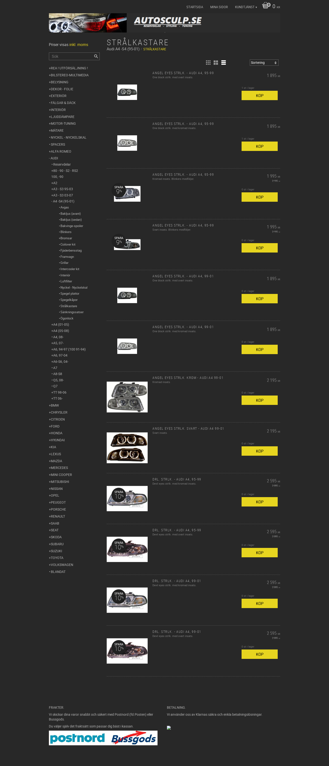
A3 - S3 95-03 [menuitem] (63, 189)
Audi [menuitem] (54, 158)
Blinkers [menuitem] (66, 232)
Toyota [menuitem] (57, 557)
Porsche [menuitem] (58, 509)
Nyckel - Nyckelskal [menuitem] (68, 137)
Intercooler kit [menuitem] (69, 269)
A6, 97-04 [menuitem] (60, 355)
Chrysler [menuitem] (59, 412)
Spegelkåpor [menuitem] (69, 300)
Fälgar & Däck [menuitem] (63, 102)
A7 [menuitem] (55, 367)
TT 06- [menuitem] (58, 398)
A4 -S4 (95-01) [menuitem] (63, 201)
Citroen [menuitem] (58, 419)
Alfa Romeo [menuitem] (61, 151)
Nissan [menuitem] (57, 488)
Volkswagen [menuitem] (62, 564)
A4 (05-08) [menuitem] (61, 330)
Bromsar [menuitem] (66, 238)
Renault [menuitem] (58, 516)
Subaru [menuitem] (57, 544)
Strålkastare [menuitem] (68, 306)
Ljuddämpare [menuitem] (62, 116)
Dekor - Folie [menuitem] (62, 89)
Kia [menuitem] (53, 447)
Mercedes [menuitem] (59, 467)
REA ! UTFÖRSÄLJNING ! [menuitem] (69, 68)
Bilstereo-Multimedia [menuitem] (70, 75)
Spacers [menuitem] (58, 144)
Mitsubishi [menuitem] (60, 481)
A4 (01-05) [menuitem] (61, 324)
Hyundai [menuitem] (58, 440)
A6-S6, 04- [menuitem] (60, 361)
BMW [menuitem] (55, 405)
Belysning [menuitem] (59, 82)
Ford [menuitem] (55, 426)
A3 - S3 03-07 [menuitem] (63, 195)
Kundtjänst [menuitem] (245, 7)
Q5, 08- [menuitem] (58, 380)
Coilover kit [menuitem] (67, 244)
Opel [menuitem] (55, 495)
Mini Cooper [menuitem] (61, 474)
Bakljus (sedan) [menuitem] (71, 219)
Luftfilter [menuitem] (66, 281)
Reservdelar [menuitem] (62, 164)
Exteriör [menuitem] (58, 95)
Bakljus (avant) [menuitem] (70, 213)
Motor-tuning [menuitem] (63, 123)
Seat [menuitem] (55, 530)
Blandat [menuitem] (58, 571)
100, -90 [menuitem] (57, 176)
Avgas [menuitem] (64, 207)
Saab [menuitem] (55, 523)
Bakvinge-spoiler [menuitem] (71, 226)
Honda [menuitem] (56, 433)
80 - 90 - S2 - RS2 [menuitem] (65, 170)
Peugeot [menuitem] (58, 502)
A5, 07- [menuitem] (58, 343)
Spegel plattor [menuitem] (69, 293)
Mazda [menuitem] (56, 461)
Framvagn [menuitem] (67, 256)
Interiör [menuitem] (58, 109)
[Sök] (96, 56)
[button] (208, 62)
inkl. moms (78, 44)
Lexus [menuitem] (56, 454)
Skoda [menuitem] (56, 537)
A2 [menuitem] (55, 183)
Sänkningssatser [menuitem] (72, 312)
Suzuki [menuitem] (56, 551)
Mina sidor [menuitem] (219, 7)
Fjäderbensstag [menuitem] (71, 250)
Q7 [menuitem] (55, 386)
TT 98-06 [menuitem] (59, 392)
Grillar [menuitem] (64, 262)
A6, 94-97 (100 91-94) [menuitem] (69, 349)
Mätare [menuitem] (57, 130)
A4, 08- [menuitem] (58, 337)
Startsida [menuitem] (194, 7)
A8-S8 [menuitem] (57, 373)
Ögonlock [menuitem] (66, 318)
